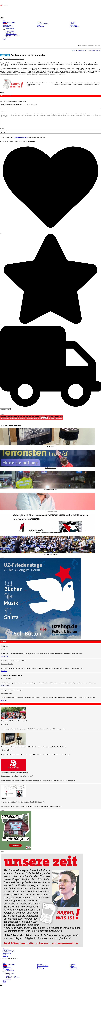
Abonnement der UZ (45, 84)
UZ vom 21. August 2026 (12, 35)
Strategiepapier (10, 28)
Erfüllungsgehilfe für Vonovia (50, 554)
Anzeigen (5, 956)
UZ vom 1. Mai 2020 (13, 59)
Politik (85, 45)
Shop (4, 38)
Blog (4, 22)
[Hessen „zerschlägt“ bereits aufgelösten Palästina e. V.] (13, 796)
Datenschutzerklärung (21, 137)
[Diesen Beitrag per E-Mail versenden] (79, 50)
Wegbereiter (4, 649)
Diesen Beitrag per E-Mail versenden (94, 50)
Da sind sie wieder (5, 678)
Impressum (6, 949)
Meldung (21, 59)
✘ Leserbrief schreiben (6, 95)
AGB (4, 954)
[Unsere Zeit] (20, 16)
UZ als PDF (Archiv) (11, 34)
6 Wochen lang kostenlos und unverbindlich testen (43, 85)
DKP (4, 39)
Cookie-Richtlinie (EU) (9, 951)
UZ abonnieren (10, 31)
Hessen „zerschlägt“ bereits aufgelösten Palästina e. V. (50, 532)
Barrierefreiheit (7, 953)
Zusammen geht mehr (7, 664)
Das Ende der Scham (50, 468)
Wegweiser (5, 724)
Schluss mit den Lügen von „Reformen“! (17, 776)
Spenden (8, 36)
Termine (5, 23)
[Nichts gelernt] (13, 744)
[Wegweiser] (13, 718)
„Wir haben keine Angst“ (50, 511)
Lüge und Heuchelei (6, 693)
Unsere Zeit (80, 45)
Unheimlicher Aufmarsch (50, 489)
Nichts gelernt (50, 446)
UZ (4, 20)
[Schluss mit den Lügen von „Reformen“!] (13, 770)
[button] (0, 960)
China (7, 26)
